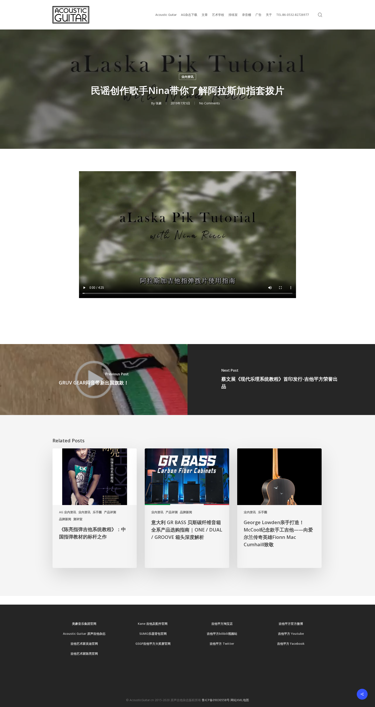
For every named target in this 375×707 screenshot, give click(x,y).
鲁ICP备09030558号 (216, 700)
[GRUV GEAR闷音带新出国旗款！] (94, 379)
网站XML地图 (239, 700)
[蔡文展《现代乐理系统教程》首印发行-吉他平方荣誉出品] (281, 379)
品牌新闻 (65, 519)
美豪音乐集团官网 (84, 624)
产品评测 (110, 512)
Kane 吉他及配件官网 (153, 624)
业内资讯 (187, 77)
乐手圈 (97, 512)
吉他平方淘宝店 (222, 624)
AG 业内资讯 (67, 512)
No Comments (209, 103)
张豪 (159, 103)
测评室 (77, 519)
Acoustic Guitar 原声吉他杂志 (84, 634)
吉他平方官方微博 (291, 624)
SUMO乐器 (147, 634)
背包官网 (161, 634)
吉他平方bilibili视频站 (222, 634)
